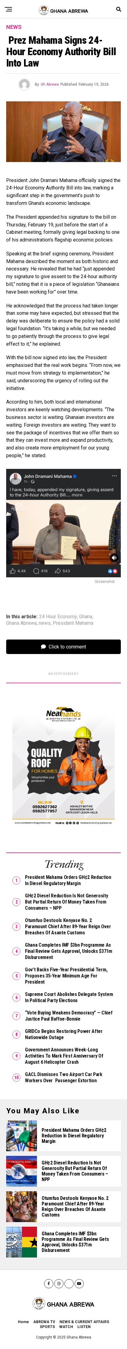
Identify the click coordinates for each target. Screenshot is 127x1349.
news (45, 623)
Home (23, 1322)
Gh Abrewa (50, 84)
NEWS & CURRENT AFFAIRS (84, 1322)
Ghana (85, 616)
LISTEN (84, 1327)
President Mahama (73, 623)
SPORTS (47, 1327)
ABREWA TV (44, 1322)
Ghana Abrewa (21, 623)
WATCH (66, 1327)
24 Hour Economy (58, 616)
